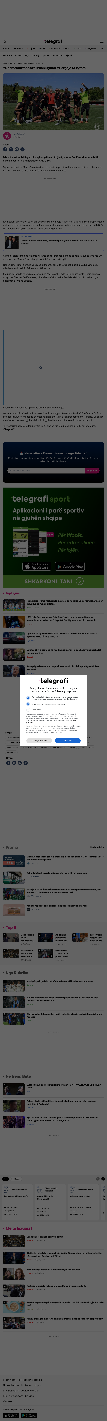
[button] (53, 710)
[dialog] (53, 710)
